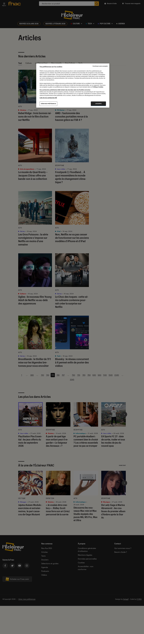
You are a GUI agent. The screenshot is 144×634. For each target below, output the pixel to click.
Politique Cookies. (97, 87)
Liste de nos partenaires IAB (48, 98)
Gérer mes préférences (48, 103)
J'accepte (98, 103)
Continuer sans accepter (100, 66)
